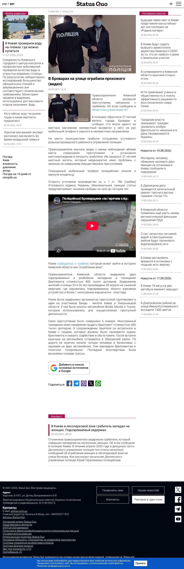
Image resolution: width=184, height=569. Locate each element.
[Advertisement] (92, 401)
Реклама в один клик (148, 499)
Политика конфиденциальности (53, 566)
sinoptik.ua (10, 177)
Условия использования (17, 533)
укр (4, 4)
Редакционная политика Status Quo (23, 536)
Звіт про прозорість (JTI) (17, 548)
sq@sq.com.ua (19, 511)
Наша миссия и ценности (17, 524)
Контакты (9, 507)
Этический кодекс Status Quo (19, 521)
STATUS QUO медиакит (16, 527)
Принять (140, 563)
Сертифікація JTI (12, 551)
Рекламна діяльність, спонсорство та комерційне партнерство (39, 539)
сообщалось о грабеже (73, 263)
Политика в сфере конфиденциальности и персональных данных (41, 530)
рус (12, 4)
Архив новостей (148, 490)
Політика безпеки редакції (18, 545)
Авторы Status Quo (14, 517)
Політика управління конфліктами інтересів (28, 542)
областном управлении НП (110, 109)
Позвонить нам (112, 490)
